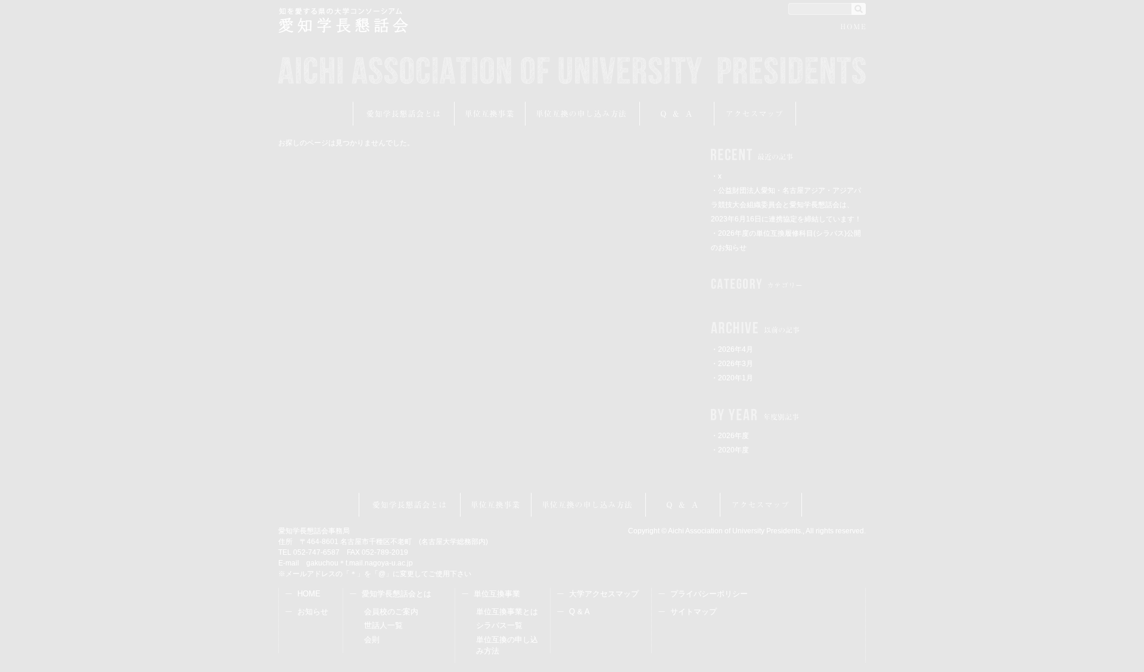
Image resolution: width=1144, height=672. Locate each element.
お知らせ (312, 611)
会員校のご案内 (391, 611)
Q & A (579, 611)
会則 (372, 639)
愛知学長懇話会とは (404, 114)
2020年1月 (735, 378)
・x (716, 176)
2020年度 (733, 450)
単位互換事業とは (507, 611)
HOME (853, 28)
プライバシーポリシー (709, 593)
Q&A (677, 114)
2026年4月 (735, 349)
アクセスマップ (755, 114)
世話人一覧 (383, 625)
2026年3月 (735, 364)
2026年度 (733, 436)
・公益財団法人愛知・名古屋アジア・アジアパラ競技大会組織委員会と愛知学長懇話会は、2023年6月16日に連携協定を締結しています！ (786, 204)
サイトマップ (693, 611)
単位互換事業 (490, 114)
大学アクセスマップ (604, 593)
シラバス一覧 (499, 625)
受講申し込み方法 (583, 114)
